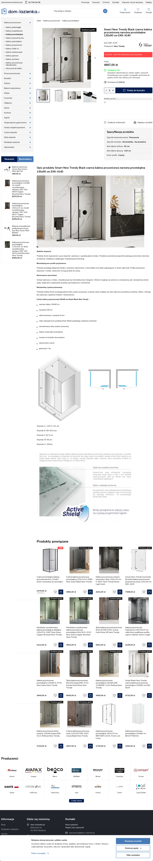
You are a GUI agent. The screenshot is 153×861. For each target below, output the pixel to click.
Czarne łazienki (10, 132)
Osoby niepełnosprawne (14, 127)
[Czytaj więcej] (76, 800)
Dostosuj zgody (131, 848)
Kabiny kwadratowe (14, 31)
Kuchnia (7, 112)
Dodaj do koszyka (136, 90)
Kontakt (115, 2)
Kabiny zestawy (12, 59)
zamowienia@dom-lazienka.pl (82, 833)
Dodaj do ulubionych (116, 122)
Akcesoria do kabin (14, 68)
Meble (7, 93)
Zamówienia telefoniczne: (20, 2)
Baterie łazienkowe (12, 88)
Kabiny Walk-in (12, 48)
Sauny (6, 108)
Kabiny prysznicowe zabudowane (14, 63)
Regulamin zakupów (10, 829)
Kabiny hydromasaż (14, 52)
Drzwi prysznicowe (12, 73)
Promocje (85, 2)
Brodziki (7, 78)
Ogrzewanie (9, 147)
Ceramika (8, 98)
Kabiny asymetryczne (15, 38)
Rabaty (149, 2)
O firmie (106, 2)
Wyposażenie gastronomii (15, 122)
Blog (3, 824)
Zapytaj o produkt (144, 122)
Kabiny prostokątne (70, 20)
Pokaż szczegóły (38, 853)
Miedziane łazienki (12, 142)
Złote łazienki (10, 137)
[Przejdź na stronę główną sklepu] (20, 11)
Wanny (7, 83)
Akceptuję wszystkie (133, 841)
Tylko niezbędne (133, 855)
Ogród (6, 117)
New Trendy (119, 46)
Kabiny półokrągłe (13, 27)
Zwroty (4, 833)
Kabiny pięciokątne (14, 41)
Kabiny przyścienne (14, 45)
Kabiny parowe (12, 55)
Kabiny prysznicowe (51, 20)
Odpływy (8, 103)
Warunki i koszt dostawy (132, 2)
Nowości (96, 2)
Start (39, 20)
